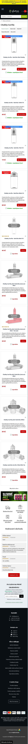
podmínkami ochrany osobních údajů (14, 602)
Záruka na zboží (14, 653)
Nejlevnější (12, 28)
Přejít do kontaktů (15, 620)
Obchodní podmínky (14, 656)
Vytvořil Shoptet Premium (12, 729)
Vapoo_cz (15, 634)
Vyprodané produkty (14, 673)
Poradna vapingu (14, 685)
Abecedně (13, 31)
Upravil (14, 732)
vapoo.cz (15, 630)
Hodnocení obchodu (14, 529)
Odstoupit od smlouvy (6, 742)
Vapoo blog (15, 636)
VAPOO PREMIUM (8, 591)
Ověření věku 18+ (14, 665)
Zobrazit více (14, 575)
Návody (14, 696)
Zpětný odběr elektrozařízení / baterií (14, 668)
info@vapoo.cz (15, 616)
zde (22, 594)
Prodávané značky (14, 662)
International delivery (14, 671)
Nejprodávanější (5, 31)
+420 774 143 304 (15, 618)
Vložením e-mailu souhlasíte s (14, 601)
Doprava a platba (14, 650)
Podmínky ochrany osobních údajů (14, 659)
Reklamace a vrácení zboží (14, 648)
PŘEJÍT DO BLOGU (14, 701)
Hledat (24, 16)
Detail (23, 250)
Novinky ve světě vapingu (14, 688)
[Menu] (2, 9)
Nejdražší (19, 28)
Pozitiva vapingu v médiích (14, 691)
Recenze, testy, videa (14, 694)
